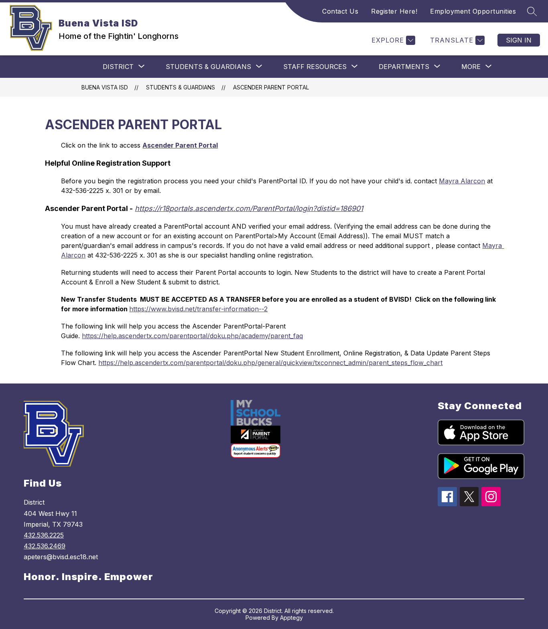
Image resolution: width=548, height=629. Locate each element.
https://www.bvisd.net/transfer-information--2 (198, 309)
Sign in (519, 40)
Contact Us (340, 11)
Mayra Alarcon (462, 181)
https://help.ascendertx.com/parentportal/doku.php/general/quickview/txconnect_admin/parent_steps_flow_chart (270, 363)
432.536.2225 (44, 535)
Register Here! (394, 11)
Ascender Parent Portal (271, 87)
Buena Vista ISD (104, 87)
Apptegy (291, 617)
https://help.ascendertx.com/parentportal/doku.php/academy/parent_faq (192, 336)
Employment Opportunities (473, 11)
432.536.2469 (44, 546)
